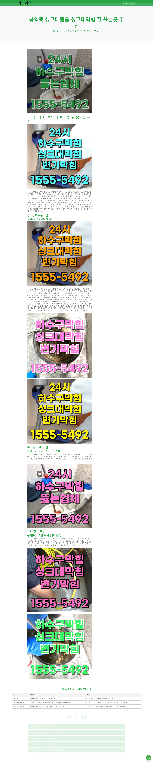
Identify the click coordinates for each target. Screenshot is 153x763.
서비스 (127, 6)
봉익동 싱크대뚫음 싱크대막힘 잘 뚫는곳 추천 (82, 31)
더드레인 (25, 6)
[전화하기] (148, 758)
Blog (59, 31)
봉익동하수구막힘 (56, 545)
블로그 (133, 6)
